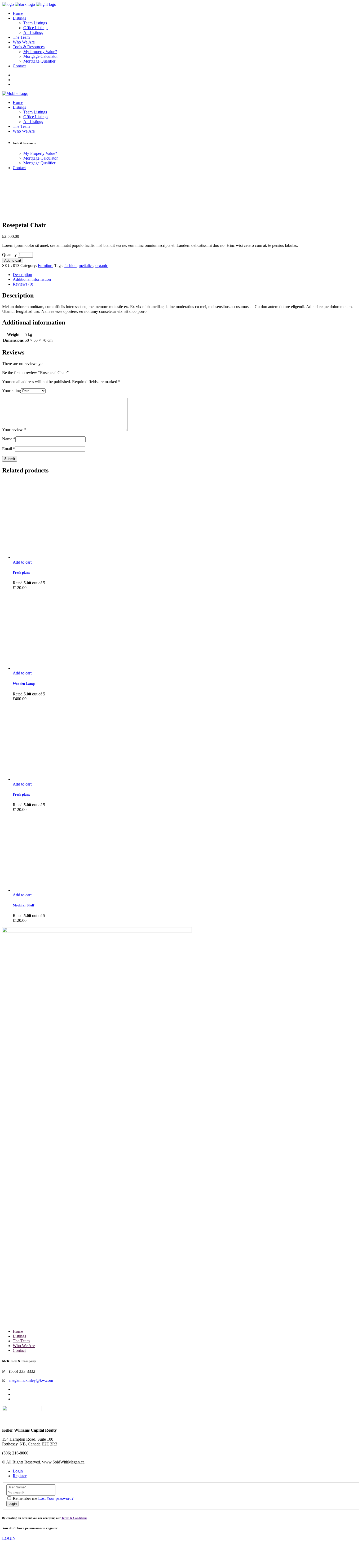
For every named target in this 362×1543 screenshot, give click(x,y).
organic (101, 265)
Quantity (9, 254)
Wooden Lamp (24, 684)
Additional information (32, 279)
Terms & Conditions (74, 1517)
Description (22, 274)
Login (18, 1471)
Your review (14, 429)
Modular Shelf (23, 905)
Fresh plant (21, 573)
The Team (21, 1341)
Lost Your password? (55, 1498)
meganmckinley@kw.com (31, 1380)
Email (8, 448)
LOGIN (9, 1538)
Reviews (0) (23, 284)
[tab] (186, 274)
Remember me (25, 1498)
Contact (19, 1350)
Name (8, 439)
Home (18, 1331)
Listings (19, 1336)
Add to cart (12, 260)
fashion (70, 265)
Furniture (45, 265)
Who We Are (24, 1345)
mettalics (86, 265)
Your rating (11, 390)
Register (20, 1476)
